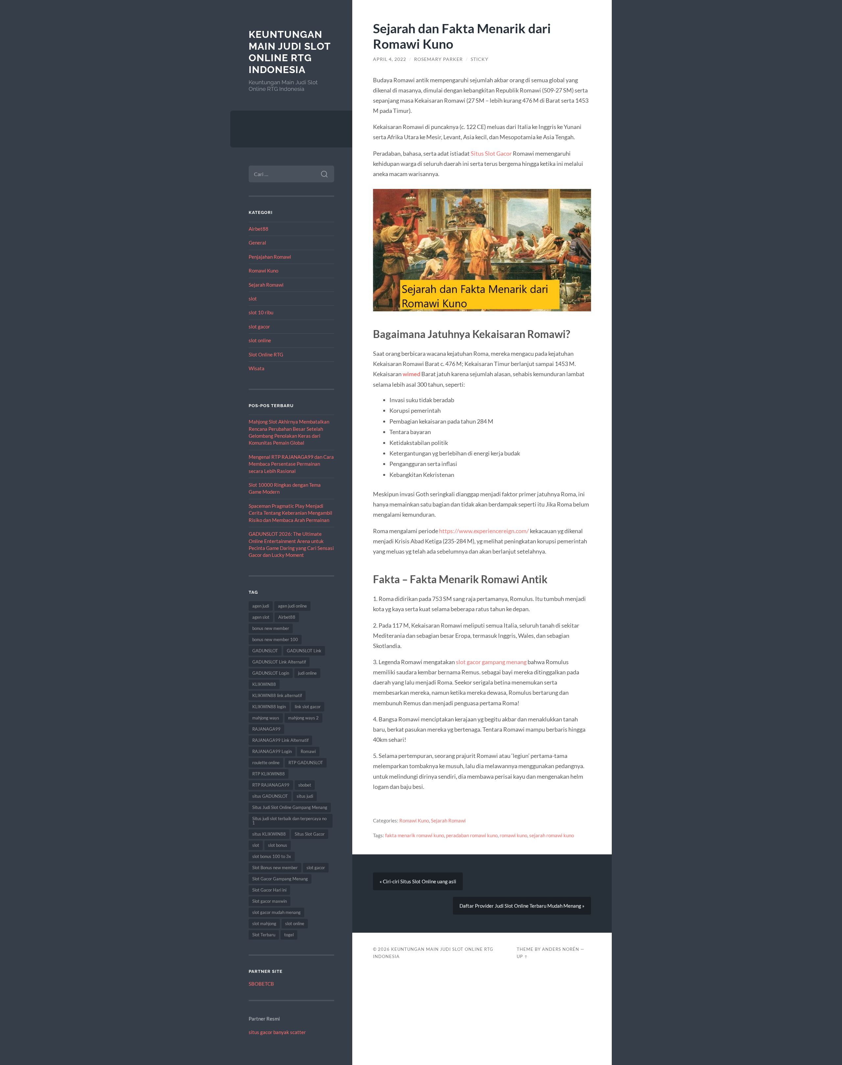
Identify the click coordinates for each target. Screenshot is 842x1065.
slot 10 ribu (261, 312)
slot (253, 298)
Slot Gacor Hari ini (269, 890)
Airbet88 (258, 229)
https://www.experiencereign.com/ (484, 530)
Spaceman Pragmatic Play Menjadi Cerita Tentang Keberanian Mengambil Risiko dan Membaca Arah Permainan (290, 513)
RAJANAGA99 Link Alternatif (280, 740)
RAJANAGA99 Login (272, 751)
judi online (307, 673)
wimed (411, 373)
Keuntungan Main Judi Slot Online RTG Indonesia (290, 52)
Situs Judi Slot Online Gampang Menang (289, 807)
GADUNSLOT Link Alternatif (279, 661)
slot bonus (277, 845)
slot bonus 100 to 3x (271, 856)
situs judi (305, 796)
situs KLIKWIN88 (269, 834)
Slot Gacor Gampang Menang (280, 878)
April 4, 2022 (389, 59)
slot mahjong (264, 923)
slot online (260, 340)
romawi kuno (513, 835)
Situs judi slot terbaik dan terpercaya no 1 (289, 820)
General (257, 243)
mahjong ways (265, 717)
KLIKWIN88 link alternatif (277, 695)
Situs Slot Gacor (310, 834)
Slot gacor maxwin (269, 901)
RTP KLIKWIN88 (268, 773)
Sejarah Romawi (266, 285)
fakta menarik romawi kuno (414, 835)
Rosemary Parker (438, 59)
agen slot (260, 617)
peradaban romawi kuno (472, 835)
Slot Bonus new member (275, 867)
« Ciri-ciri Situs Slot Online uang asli (418, 881)
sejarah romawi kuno (551, 835)
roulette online (266, 762)
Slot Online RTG (266, 354)
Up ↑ (522, 956)
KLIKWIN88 (264, 684)
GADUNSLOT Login (270, 673)
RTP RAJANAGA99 (270, 785)
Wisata (256, 368)
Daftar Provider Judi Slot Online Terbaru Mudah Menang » (521, 906)
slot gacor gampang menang (491, 661)
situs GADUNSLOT (270, 796)
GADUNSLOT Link (304, 650)
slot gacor (259, 326)
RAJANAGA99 (266, 729)
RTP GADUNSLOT (305, 762)
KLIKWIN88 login (269, 706)
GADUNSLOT (265, 650)
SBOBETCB (261, 984)
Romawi (308, 751)
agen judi (260, 606)
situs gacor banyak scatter (277, 1032)
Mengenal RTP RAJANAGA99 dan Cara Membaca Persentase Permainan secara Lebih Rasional (291, 464)
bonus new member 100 (275, 639)
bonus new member (270, 628)
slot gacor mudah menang (276, 912)
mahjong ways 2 (303, 717)
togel (289, 934)
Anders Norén (560, 949)
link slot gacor (308, 706)
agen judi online (292, 606)
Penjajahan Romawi (270, 257)
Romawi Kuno (263, 270)
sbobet (304, 785)
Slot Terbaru (263, 934)
